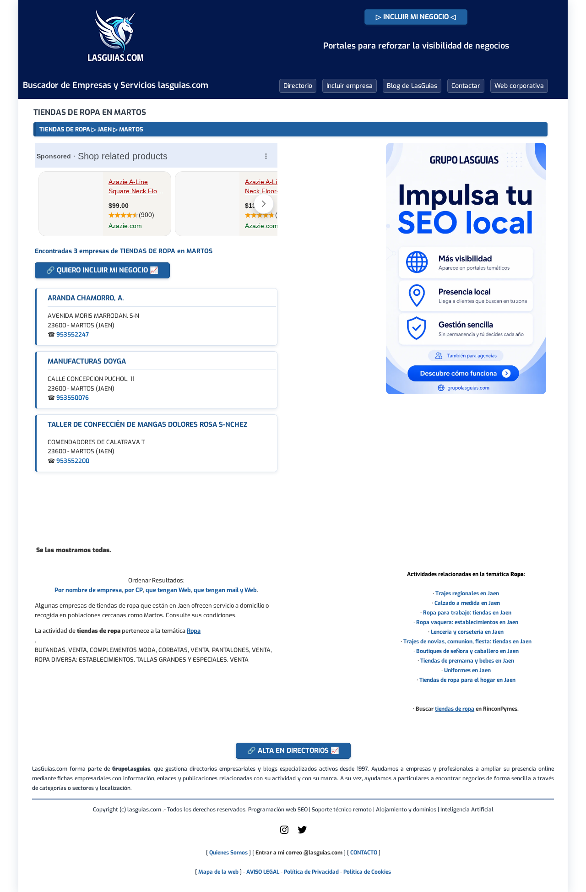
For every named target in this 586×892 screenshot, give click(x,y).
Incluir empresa (349, 86)
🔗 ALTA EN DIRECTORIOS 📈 (293, 750)
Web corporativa (519, 86)
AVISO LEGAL (262, 872)
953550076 (72, 398)
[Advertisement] (156, 508)
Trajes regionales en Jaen (467, 593)
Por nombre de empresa (88, 590)
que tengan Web (168, 590)
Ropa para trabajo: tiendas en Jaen (467, 612)
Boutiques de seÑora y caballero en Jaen (467, 651)
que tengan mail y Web (225, 590)
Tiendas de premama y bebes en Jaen (467, 660)
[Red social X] (302, 833)
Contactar (465, 86)
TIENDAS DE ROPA (64, 129)
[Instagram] (284, 833)
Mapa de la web (218, 872)
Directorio (297, 86)
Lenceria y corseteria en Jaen (467, 632)
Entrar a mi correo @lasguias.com (298, 852)
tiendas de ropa (454, 709)
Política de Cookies (367, 872)
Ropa (194, 631)
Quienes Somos (228, 852)
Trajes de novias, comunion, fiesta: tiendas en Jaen (467, 641)
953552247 (72, 334)
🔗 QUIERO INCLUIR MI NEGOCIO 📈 (102, 270)
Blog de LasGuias (412, 86)
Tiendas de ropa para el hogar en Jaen (467, 680)
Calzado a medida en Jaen (467, 603)
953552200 (72, 461)
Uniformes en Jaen (467, 670)
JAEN (105, 129)
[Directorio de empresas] (115, 67)
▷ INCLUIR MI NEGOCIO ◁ (416, 17)
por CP (134, 590)
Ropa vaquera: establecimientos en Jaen (467, 622)
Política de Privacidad (311, 872)
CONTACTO (363, 852)
